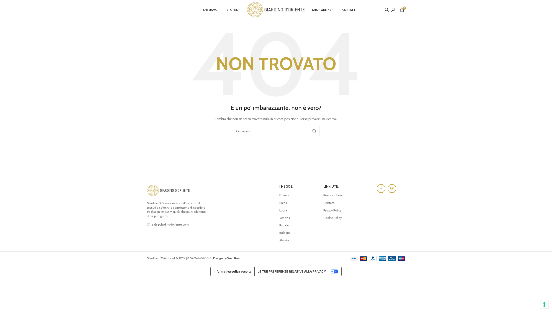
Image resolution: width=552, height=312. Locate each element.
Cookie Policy (332, 218)
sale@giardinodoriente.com (170, 224)
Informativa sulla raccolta (232, 271)
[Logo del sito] (276, 9)
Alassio (284, 240)
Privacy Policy (332, 210)
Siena (283, 203)
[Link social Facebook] (381, 188)
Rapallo (284, 225)
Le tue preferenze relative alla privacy (292, 271)
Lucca (283, 210)
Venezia (284, 218)
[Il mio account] (393, 9)
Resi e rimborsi (333, 195)
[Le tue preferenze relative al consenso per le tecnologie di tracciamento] (544, 304)
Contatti (328, 203)
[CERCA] (314, 131)
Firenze (284, 195)
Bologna (284, 233)
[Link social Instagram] (392, 188)
